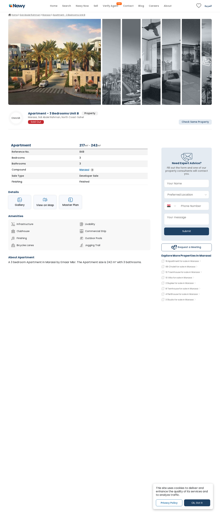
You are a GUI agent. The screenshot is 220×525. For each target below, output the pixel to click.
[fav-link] (199, 6)
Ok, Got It (197, 503)
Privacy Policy (169, 503)
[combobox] (183, 195)
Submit (186, 231)
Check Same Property (195, 122)
